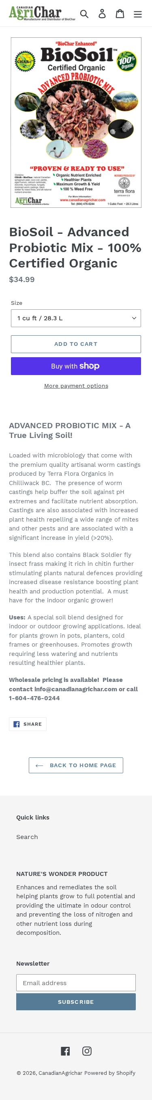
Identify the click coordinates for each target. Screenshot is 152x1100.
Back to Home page (81, 765)
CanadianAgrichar (60, 1073)
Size (16, 303)
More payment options (76, 385)
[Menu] (138, 13)
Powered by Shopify (109, 1073)
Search (27, 837)
